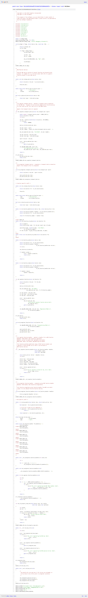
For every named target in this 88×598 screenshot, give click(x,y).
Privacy (11, 596)
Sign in (85, 2)
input (58, 6)
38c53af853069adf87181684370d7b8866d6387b (36, 6)
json (86, 596)
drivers (54, 6)
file (39, 9)
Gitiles (8, 596)
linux (21, 6)
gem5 (14, 6)
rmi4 (62, 6)
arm (18, 6)
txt (82, 596)
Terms (15, 596)
